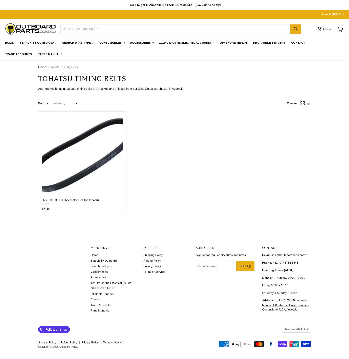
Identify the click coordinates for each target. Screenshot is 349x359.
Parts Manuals (50, 54)
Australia (331, 14)
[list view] (308, 103)
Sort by (43, 103)
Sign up (245, 266)
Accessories (140, 42)
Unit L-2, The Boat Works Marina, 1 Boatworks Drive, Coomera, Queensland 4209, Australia (286, 305)
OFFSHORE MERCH (233, 42)
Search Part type (76, 42)
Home (9, 42)
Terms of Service (154, 271)
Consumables (111, 42)
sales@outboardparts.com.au (290, 255)
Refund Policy (152, 260)
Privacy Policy (152, 266)
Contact (298, 42)
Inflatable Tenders (269, 42)
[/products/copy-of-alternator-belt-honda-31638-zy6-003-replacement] (82, 155)
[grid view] (302, 103)
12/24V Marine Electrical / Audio (185, 42)
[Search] (295, 29)
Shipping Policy (153, 255)
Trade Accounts (18, 54)
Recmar (46, 204)
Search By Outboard (37, 42)
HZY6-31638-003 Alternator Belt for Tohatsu (70, 200)
